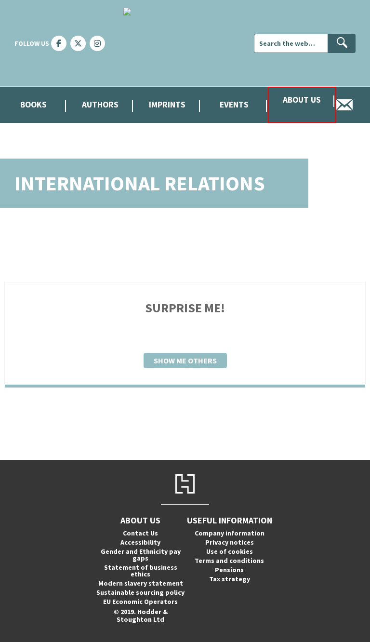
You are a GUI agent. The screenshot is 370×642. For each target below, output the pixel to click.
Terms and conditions (229, 560)
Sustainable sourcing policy (140, 592)
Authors (100, 104)
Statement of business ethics (140, 570)
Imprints (167, 104)
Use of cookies (229, 551)
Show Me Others (185, 360)
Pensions (229, 569)
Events (234, 104)
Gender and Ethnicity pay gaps (141, 554)
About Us (302, 99)
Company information (229, 533)
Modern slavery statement (140, 583)
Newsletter (353, 104)
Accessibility (140, 542)
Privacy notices (229, 542)
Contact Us (140, 533)
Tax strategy (229, 579)
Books (33, 104)
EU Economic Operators (140, 601)
